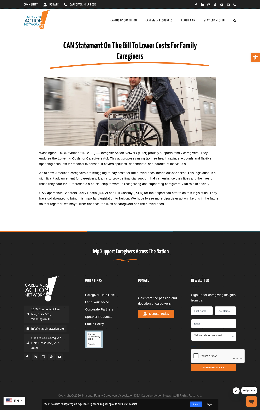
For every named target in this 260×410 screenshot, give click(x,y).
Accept (196, 404)
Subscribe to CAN (213, 367)
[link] (255, 57)
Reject (210, 404)
